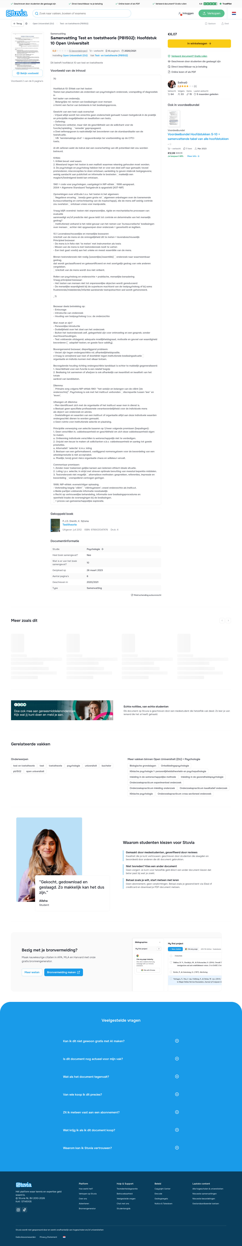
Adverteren (84, 1203)
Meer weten (32, 972)
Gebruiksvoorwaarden (26, 1237)
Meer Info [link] (191, 156)
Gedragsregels (161, 1198)
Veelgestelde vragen (126, 1198)
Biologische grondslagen (143, 765)
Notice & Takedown (163, 1203)
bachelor (106, 765)
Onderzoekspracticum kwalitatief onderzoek (203, 788)
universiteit (91, 765)
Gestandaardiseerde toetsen (205, 1203)
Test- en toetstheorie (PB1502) (74, 23)
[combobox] (82, 13)
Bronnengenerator (87, 1208)
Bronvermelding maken (61, 972)
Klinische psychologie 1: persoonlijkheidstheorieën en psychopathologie (168, 771)
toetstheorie (55, 765)
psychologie (73, 765)
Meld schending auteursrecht (147, 595)
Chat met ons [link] (123, 1203)
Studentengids (123, 1208)
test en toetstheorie (24, 765)
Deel (227, 23)
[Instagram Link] (18, 1209)
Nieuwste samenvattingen (204, 1193)
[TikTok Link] (24, 1209)
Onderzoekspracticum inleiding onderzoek (152, 788)
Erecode (158, 1193)
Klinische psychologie (141, 793)
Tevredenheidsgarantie (127, 1188)
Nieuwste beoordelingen (203, 1198)
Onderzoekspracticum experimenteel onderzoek (155, 782)
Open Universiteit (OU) (43, 23)
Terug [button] (19, 23)
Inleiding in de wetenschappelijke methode (153, 776)
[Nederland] (26, 23)
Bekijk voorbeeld (29, 73)
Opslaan (212, 23)
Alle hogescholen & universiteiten (207, 1188)
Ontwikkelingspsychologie (175, 765)
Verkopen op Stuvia (88, 1193)
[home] (16, 13)
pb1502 (17, 771)
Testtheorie (70, 524)
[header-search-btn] (37, 14)
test (42, 765)
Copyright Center (162, 1188)
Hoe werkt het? (86, 1188)
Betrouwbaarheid (125, 1193)
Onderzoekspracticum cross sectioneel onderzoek (184, 793)
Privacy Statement (48, 1237)
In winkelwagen (197, 43)
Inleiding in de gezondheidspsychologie (202, 776)
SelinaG (182, 82)
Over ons (83, 1198)
